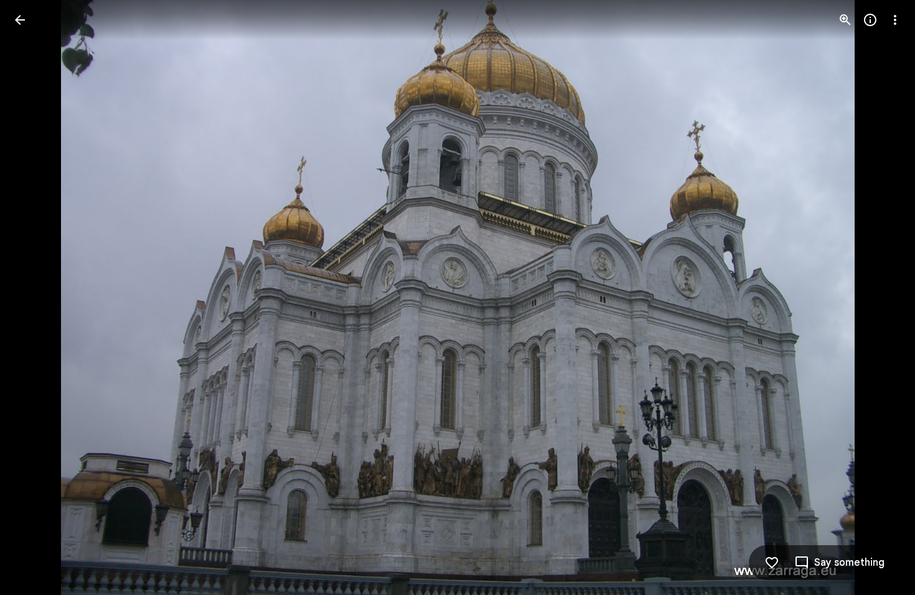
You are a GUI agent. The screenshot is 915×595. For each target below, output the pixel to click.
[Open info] (870, 19)
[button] (34, 297)
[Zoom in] (845, 19)
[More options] (895, 19)
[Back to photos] (20, 20)
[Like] (771, 562)
